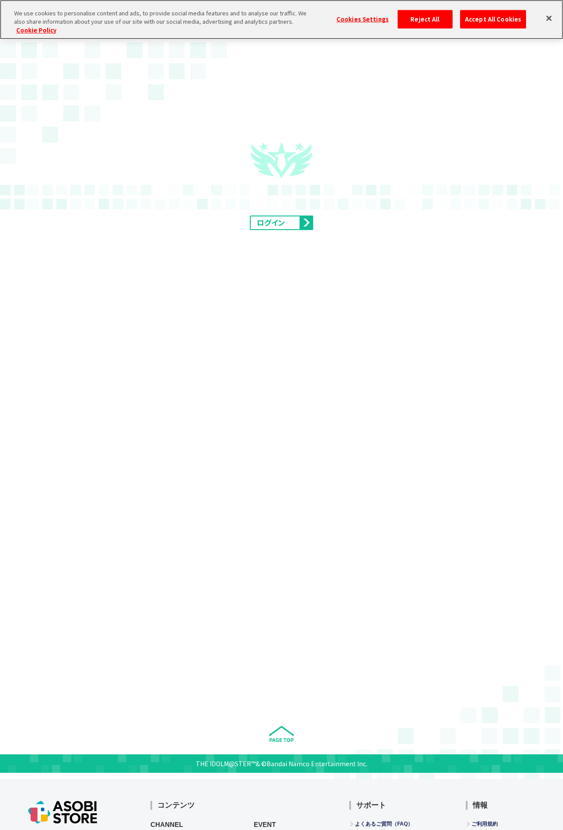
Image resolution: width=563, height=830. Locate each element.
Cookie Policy (36, 30)
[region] (281, 19)
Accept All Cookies (493, 19)
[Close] (549, 18)
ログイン (271, 222)
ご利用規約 (485, 824)
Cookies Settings (362, 19)
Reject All (424, 19)
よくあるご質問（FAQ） (384, 824)
